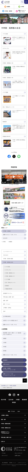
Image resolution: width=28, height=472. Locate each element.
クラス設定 (5, 33)
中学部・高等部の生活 (5, 427)
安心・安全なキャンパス (8, 107)
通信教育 (24, 399)
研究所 (14, 402)
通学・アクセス (12, 15)
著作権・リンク (12, 462)
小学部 (4, 241)
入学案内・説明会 (5, 415)
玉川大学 (11, 399)
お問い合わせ (23, 15)
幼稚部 (10, 241)
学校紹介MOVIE (6, 136)
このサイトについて (22, 462)
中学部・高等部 (13, 385)
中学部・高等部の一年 (8, 77)
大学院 (17, 399)
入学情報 (5, 15)
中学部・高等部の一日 (8, 63)
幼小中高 (3, 399)
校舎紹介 (5, 121)
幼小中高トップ (4, 385)
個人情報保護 (5, 462)
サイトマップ (4, 455)
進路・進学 (3, 419)
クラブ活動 (5, 92)
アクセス (4, 453)
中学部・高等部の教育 (5, 423)
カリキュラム (6, 48)
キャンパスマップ (18, 453)
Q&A (19, 411)
